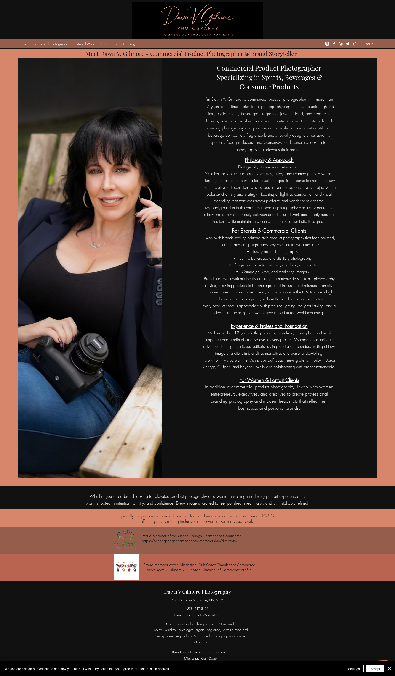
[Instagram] (327, 44)
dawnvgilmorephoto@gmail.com (197, 615)
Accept (375, 668)
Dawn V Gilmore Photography (197, 591)
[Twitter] (347, 44)
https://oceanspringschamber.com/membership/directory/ (189, 541)
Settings (354, 668)
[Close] (389, 668)
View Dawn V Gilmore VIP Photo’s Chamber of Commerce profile (199, 570)
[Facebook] (334, 44)
